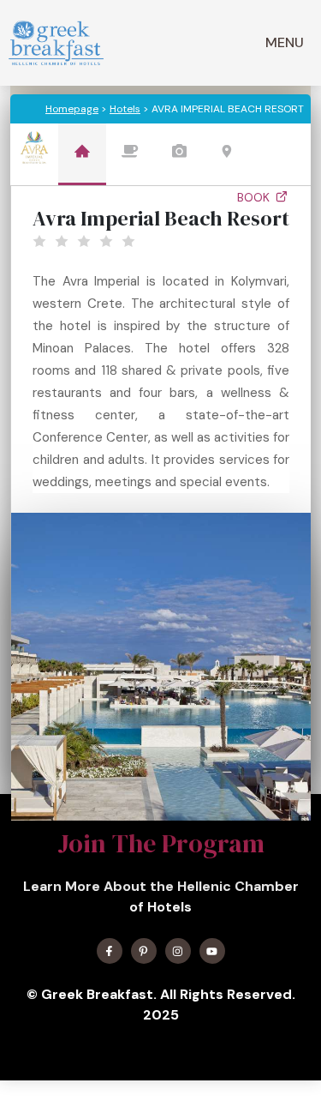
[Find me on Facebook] (109, 951)
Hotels (125, 109)
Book (255, 197)
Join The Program (161, 843)
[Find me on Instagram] (178, 951)
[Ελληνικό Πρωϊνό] (56, 43)
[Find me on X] (144, 951)
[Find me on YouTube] (212, 951)
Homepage (71, 109)
